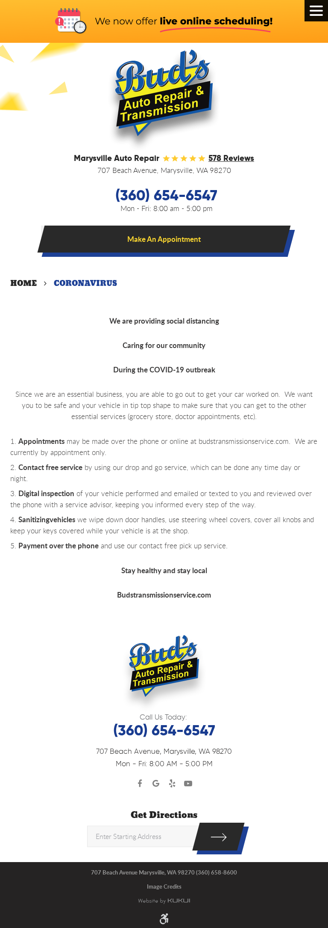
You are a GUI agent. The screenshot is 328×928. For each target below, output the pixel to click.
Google (156, 784)
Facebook (140, 784)
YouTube (188, 784)
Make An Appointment (164, 239)
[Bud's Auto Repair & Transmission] (164, 100)
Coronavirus (85, 283)
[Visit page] (218, 837)
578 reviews (231, 158)
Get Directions (164, 815)
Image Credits (164, 886)
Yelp (172, 784)
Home (23, 283)
